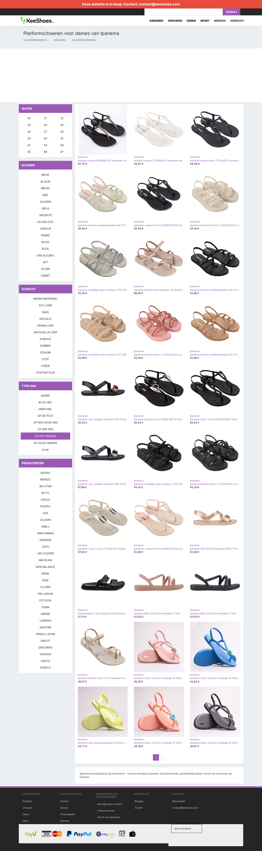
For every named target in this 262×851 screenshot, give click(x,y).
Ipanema (45, 540)
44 (62, 145)
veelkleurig (45, 255)
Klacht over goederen (108, 817)
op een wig (45, 429)
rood (45, 242)
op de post (45, 415)
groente (45, 215)
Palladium (45, 593)
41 (61, 138)
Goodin (45, 519)
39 (29, 138)
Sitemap (64, 820)
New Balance (45, 566)
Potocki (45, 600)
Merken (220, 20)
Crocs (45, 499)
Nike (45, 580)
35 (62, 125)
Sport (25, 820)
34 (45, 125)
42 (28, 145)
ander (45, 395)
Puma (45, 607)
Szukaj (231, 11)
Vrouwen (27, 807)
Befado (45, 479)
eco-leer (45, 305)
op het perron (45, 436)
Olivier (45, 587)
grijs (45, 208)
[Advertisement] (115, 75)
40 (45, 138)
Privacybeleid (67, 814)
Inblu (45, 526)
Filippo (45, 506)
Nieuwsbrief (178, 801)
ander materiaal (45, 298)
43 (45, 145)
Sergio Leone (45, 634)
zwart (45, 275)
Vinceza (45, 654)
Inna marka (45, 533)
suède (45, 365)
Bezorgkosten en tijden (109, 804)
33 (29, 125)
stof (45, 359)
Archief (139, 807)
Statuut (64, 807)
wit (45, 262)
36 (29, 131)
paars (45, 235)
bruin (45, 188)
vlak (45, 449)
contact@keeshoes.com (159, 4)
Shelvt (45, 640)
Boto (45, 493)
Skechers (45, 647)
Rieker (45, 613)
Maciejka (45, 560)
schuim (45, 352)
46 (45, 151)
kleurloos (45, 221)
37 (45, 131)
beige (45, 174)
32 (61, 118)
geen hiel (45, 409)
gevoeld (45, 318)
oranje (45, 228)
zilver (45, 268)
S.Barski (45, 620)
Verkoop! (237, 20)
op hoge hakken (45, 443)
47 (61, 151)
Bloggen (139, 801)
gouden (45, 201)
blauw (45, 181)
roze (45, 248)
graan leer (45, 325)
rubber (45, 345)
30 (29, 118)
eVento (45, 667)
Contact (64, 801)
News (45, 573)
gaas (45, 312)
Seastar (45, 627)
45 (29, 151)
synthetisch (45, 372)
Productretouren (106, 810)
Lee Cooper (45, 553)
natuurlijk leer (45, 332)
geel (45, 195)
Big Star (45, 486)
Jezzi (45, 546)
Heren (26, 814)
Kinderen (27, 801)
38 (62, 131)
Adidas (45, 472)
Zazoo (45, 660)
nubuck (45, 339)
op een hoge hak (45, 422)
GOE (45, 513)
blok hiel (45, 402)
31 (45, 118)
